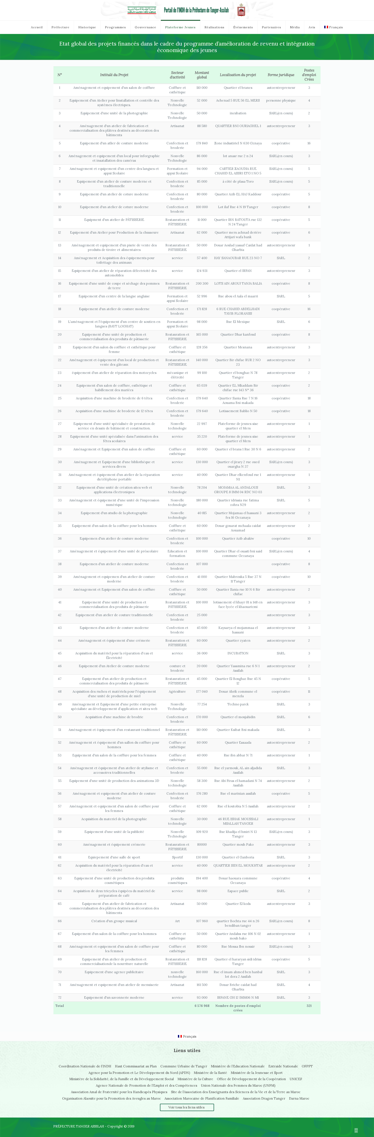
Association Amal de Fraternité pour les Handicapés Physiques (119, 1092)
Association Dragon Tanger (264, 1098)
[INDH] (187, 10)
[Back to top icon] (356, 1130)
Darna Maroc (299, 1098)
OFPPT (307, 1066)
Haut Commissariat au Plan (136, 1066)
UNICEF (296, 1079)
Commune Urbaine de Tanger (183, 1066)
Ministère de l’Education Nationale (238, 1066)
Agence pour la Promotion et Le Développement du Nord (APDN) (139, 1073)
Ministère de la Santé (210, 1073)
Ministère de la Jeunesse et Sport (257, 1073)
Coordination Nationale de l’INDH (85, 1066)
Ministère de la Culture (195, 1079)
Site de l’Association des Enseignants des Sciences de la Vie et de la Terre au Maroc (235, 1092)
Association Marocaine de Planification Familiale (201, 1098)
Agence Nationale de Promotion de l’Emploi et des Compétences (146, 1085)
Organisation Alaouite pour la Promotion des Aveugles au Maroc (111, 1098)
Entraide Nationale (283, 1066)
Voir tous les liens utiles (186, 1107)
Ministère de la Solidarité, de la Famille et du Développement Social (121, 1079)
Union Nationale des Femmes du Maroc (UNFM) (238, 1085)
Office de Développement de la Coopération (251, 1079)
